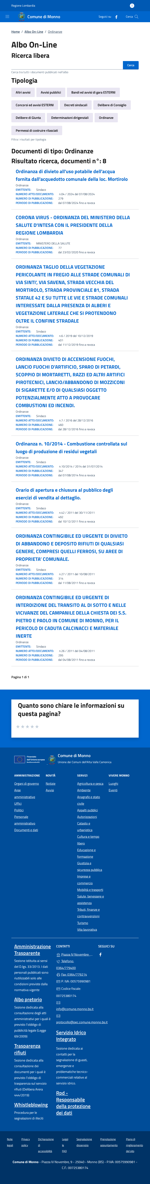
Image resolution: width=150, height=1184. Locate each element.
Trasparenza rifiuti (27, 1049)
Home (15, 31)
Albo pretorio (28, 999)
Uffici (18, 803)
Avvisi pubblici (51, 92)
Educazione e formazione (86, 853)
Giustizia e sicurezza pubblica (89, 866)
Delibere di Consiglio (112, 105)
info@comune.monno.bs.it (74, 1008)
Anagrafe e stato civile (88, 800)
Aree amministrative (24, 793)
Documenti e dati (26, 829)
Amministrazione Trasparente (32, 949)
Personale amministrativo (24, 820)
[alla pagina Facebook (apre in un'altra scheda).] (115, 16)
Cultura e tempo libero (88, 840)
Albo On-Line (34, 31)
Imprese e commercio (85, 879)
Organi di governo (26, 783)
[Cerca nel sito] (136, 16)
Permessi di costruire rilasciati (37, 130)
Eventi (113, 790)
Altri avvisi (23, 92)
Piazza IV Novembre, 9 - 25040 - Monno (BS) (77, 954)
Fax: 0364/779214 (74, 974)
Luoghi (113, 783)
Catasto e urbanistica (84, 826)
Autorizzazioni (87, 816)
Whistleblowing (31, 1104)
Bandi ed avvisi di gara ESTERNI (93, 92)
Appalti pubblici (87, 810)
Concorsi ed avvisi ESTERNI (35, 105)
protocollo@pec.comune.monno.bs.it (75, 1022)
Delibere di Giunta (28, 117)
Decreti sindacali (75, 105)
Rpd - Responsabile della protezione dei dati (73, 1103)
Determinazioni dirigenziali (70, 117)
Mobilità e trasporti (90, 889)
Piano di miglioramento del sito (134, 1145)
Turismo (82, 922)
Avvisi (50, 790)
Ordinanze (106, 117)
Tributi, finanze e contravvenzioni (88, 913)
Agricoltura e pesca (90, 783)
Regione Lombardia (23, 5)
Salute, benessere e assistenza (90, 899)
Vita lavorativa (87, 929)
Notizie (50, 783)
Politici (19, 810)
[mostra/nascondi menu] (7, 16)
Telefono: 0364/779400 (66, 964)
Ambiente (84, 790)
